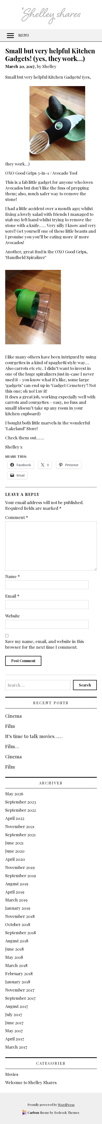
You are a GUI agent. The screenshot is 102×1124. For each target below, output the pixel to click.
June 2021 (14, 842)
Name (12, 576)
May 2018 (14, 957)
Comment (16, 517)
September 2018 (20, 932)
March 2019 (16, 899)
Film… (12, 746)
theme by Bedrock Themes (53, 1112)
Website (12, 615)
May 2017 (14, 1030)
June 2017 (14, 1022)
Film (10, 726)
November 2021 (19, 826)
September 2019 (20, 875)
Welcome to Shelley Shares (31, 1082)
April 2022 (14, 818)
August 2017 (16, 1006)
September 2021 (20, 834)
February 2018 (19, 973)
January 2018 (17, 981)
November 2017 (19, 990)
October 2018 (17, 924)
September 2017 (20, 998)
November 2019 (20, 867)
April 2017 (14, 1038)
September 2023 (20, 801)
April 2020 (15, 859)
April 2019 (14, 892)
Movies (11, 1074)
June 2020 (15, 851)
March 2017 (16, 1047)
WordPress (66, 1104)
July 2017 (13, 1014)
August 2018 (16, 940)
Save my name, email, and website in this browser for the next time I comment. (44, 644)
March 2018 (16, 965)
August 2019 (16, 883)
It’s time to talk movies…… (33, 736)
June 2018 (14, 949)
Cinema (13, 715)
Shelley (49, 66)
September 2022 (20, 810)
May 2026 (14, 793)
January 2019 (17, 908)
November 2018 (20, 916)
